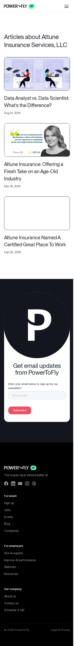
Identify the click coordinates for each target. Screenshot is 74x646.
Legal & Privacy (60, 629)
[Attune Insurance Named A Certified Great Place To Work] (37, 213)
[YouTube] (20, 483)
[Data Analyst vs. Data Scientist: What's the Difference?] (37, 73)
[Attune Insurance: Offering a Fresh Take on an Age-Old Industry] (37, 140)
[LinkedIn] (13, 483)
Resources (11, 574)
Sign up (9, 503)
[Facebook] (6, 483)
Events (8, 517)
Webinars (10, 567)
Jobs (7, 510)
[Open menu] (66, 6)
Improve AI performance (20, 560)
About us (10, 596)
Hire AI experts (13, 553)
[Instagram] (27, 483)
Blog (7, 523)
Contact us (11, 603)
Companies (11, 530)
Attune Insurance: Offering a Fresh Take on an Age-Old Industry (33, 171)
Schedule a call (14, 610)
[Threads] (34, 483)
